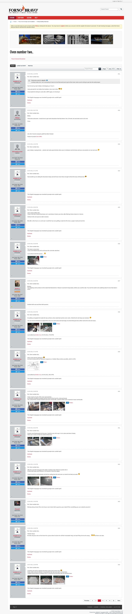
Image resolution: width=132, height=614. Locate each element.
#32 (119, 110)
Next (119, 600)
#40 (119, 391)
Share (18, 91)
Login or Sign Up (117, 1)
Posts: (15, 89)
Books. (29, 103)
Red (14, 607)
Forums (12, 18)
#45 (119, 564)
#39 (119, 351)
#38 (119, 312)
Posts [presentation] (13, 65)
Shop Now (21, 18)
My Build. (29, 100)
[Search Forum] (121, 9)
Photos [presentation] (30, 65)
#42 (119, 464)
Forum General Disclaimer (18, 59)
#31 (119, 74)
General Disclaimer (106, 607)
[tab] (13, 65)
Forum (15, 21)
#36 (119, 243)
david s (17, 288)
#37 (119, 281)
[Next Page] (114, 69)
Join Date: (14, 87)
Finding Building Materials (43, 21)
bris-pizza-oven (17, 151)
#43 (119, 501)
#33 (119, 144)
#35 (119, 207)
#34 (119, 171)
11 (113, 600)
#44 (119, 528)
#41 (119, 428)
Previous (86, 600)
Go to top (117, 607)
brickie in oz (17, 81)
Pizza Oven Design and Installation (26, 21)
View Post (47, 80)
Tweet (18, 94)
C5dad (17, 118)
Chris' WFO (39, 136)
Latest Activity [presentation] (21, 65)
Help (36, 18)
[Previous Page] (112, 69)
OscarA (17, 509)
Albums (29, 18)
